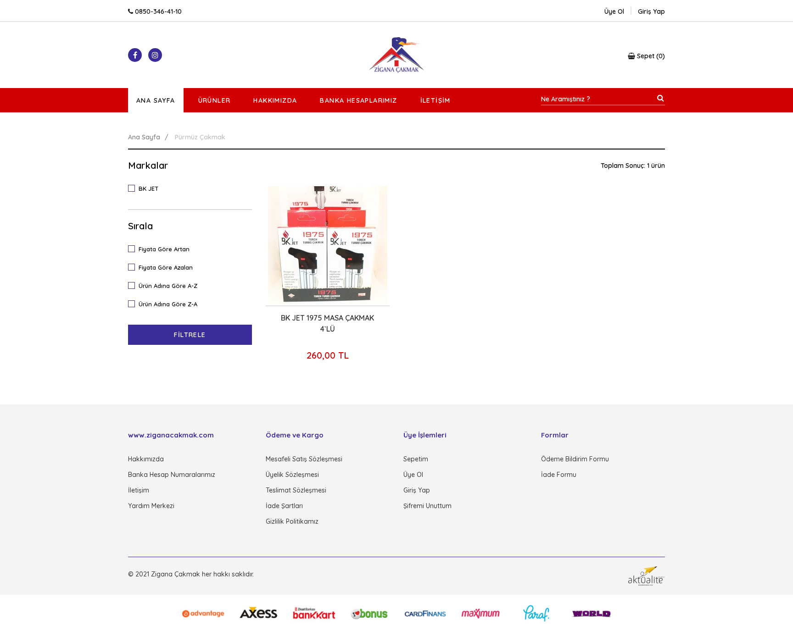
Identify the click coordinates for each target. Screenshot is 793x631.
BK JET (148, 188)
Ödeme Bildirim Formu (575, 459)
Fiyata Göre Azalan (166, 267)
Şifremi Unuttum (427, 506)
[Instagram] (155, 55)
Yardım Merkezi (151, 506)
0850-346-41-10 (157, 11)
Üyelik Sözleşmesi (292, 474)
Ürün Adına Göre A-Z (168, 285)
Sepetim (415, 459)
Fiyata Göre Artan (164, 249)
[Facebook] (135, 55)
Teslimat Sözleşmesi (296, 490)
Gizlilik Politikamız (292, 521)
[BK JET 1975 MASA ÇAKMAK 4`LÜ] (327, 245)
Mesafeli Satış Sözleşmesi (304, 459)
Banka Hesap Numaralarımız (171, 474)
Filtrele (190, 335)
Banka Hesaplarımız (358, 100)
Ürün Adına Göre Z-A (168, 304)
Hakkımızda (275, 100)
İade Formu (558, 474)
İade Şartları (284, 506)
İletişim (435, 100)
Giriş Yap (416, 490)
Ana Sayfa (155, 100)
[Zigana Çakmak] (396, 55)
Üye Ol (614, 11)
